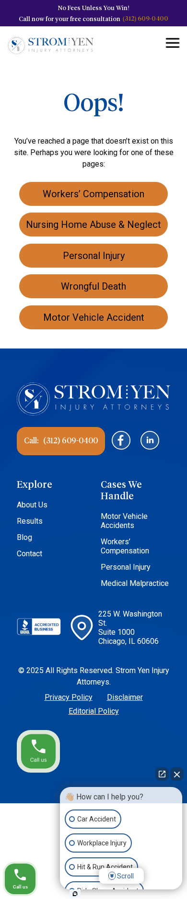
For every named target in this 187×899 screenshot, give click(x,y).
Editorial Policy (94, 711)
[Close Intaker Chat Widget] (177, 774)
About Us (32, 504)
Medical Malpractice (135, 583)
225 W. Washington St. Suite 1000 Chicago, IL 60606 (130, 627)
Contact (29, 553)
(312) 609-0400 (145, 18)
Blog (24, 537)
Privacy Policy (69, 697)
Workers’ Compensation (125, 546)
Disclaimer (125, 697)
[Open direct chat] (162, 774)
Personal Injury (126, 567)
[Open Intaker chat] (75, 893)
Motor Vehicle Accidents (124, 521)
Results (30, 521)
